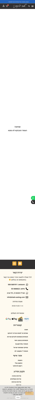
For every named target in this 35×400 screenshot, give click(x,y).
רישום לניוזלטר (17, 366)
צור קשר (18, 385)
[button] (32, 6)
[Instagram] (14, 263)
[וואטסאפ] (33, 198)
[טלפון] (33, 202)
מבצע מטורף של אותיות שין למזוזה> (18, 2)
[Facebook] (20, 263)
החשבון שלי (18, 363)
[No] (29, 393)
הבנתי (17, 397)
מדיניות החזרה (16, 376)
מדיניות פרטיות (16, 382)
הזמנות (20, 360)
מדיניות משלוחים (15, 379)
